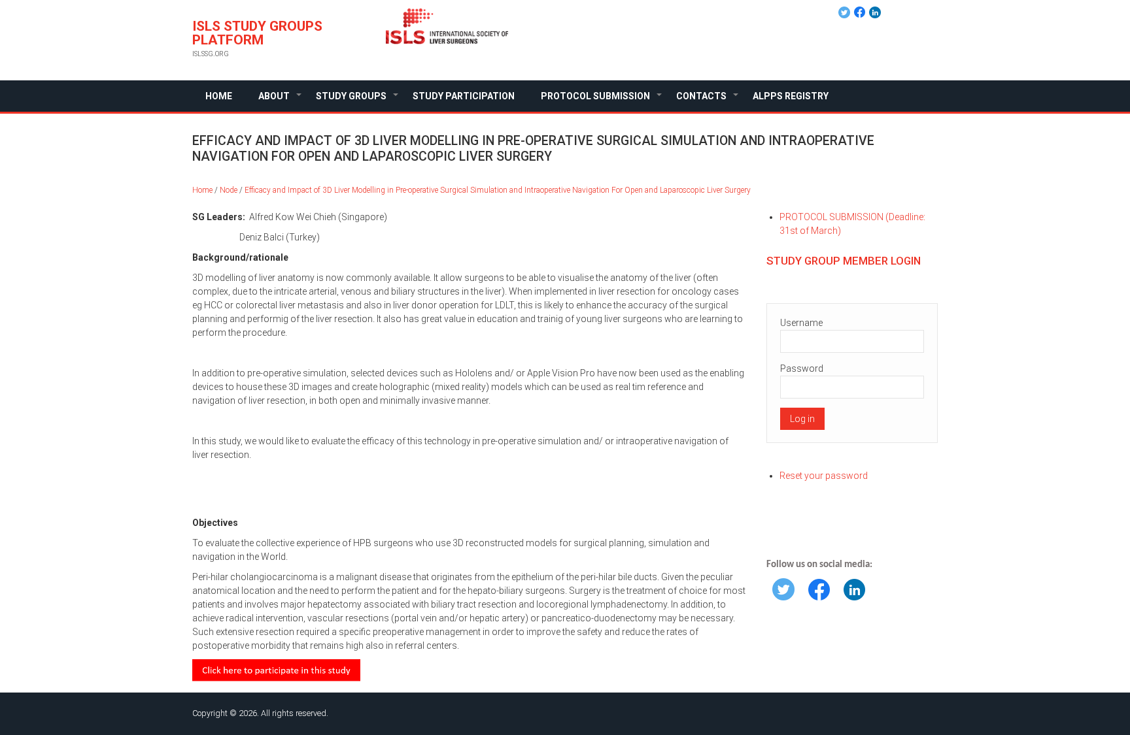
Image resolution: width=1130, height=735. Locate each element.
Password (801, 368)
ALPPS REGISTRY (791, 96)
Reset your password (823, 475)
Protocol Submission (602, 101)
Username (801, 323)
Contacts (708, 101)
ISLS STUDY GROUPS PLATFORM (257, 33)
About (280, 101)
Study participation (464, 96)
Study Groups (358, 101)
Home (218, 96)
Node (228, 190)
